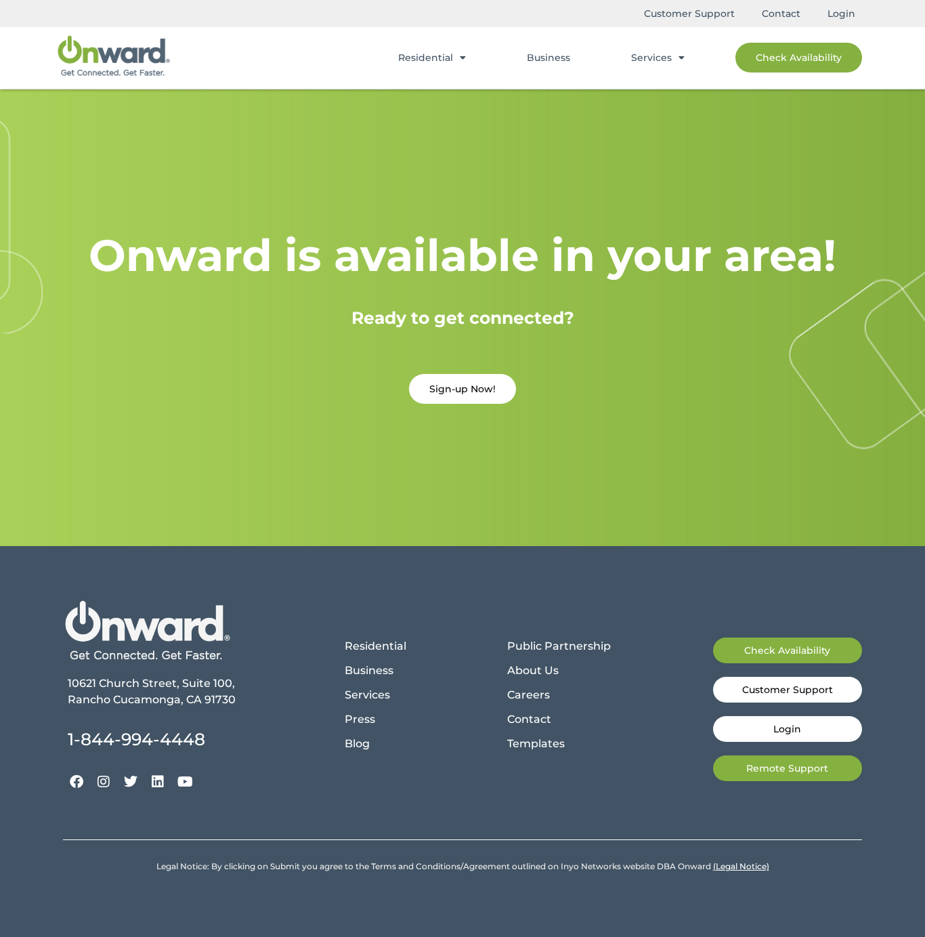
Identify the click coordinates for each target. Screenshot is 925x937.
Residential (425, 57)
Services (651, 57)
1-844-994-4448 (136, 739)
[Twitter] (130, 781)
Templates (536, 743)
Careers (528, 694)
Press (360, 719)
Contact (781, 13)
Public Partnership (559, 646)
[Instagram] (103, 781)
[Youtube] (184, 781)
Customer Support (689, 13)
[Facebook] (76, 781)
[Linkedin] (157, 781)
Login (841, 13)
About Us (533, 670)
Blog (357, 743)
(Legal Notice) (741, 866)
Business (548, 57)
